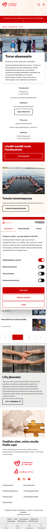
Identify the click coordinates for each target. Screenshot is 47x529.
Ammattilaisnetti (33, 521)
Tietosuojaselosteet (31, 491)
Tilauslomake (7, 497)
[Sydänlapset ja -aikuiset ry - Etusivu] (23, 463)
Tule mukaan (23, 156)
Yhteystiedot (7, 502)
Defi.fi (15, 519)
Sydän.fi (9, 519)
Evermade (27, 514)
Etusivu (4, 27)
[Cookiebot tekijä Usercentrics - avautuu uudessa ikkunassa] (34, 222)
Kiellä (23, 305)
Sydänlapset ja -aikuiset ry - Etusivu (19, 4)
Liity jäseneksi (11, 402)
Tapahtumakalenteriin (15, 208)
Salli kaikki (23, 290)
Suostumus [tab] (8, 228)
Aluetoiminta (13, 27)
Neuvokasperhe (23, 519)
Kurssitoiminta (29, 485)
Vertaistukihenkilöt (31, 497)
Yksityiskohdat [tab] (23, 228)
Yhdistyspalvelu (21, 521)
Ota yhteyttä (23, 112)
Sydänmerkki (34, 519)
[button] (38, 5)
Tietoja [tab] (38, 228)
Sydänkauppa (11, 521)
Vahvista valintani (23, 297)
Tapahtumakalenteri (10, 491)
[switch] (41, 267)
